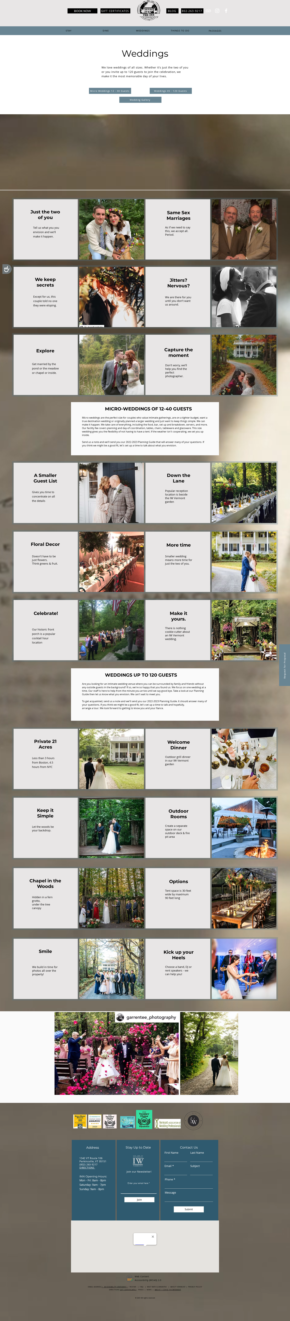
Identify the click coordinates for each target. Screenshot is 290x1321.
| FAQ (140, 1287)
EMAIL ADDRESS (95, 1287)
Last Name (197, 1152)
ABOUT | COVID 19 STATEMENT (168, 1290)
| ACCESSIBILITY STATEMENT (114, 1287)
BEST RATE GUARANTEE (157, 1287)
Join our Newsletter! (139, 1171)
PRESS (140, 1290)
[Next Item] (233, 1053)
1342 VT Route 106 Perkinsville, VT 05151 (92, 1160)
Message (170, 1192)
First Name (171, 1152)
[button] (284, 665)
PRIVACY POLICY (195, 1287)
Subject (195, 1166)
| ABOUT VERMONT (176, 1287)
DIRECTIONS (87, 1167)
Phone (169, 1179)
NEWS (150, 1290)
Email (168, 1166)
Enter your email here (138, 1183)
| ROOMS (131, 1287)
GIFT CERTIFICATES (128, 1290)
